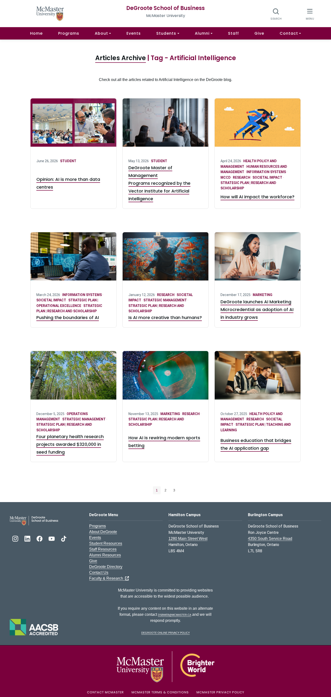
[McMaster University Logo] (165, 666)
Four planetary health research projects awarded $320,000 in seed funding (70, 444)
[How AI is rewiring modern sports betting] (165, 378)
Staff (233, 33)
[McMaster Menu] (309, 13)
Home (36, 33)
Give (259, 33)
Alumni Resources (105, 555)
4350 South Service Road (270, 539)
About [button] (101, 33)
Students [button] (166, 33)
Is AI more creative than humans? (165, 317)
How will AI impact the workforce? (257, 197)
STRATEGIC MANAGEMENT (165, 300)
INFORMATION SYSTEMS (266, 172)
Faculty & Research (107, 578)
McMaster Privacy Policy (220, 692)
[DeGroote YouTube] (52, 538)
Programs (68, 33)
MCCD (226, 177)
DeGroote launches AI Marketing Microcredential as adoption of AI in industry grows (257, 309)
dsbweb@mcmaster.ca (174, 614)
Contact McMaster (105, 692)
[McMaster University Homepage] (50, 13)
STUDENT (68, 161)
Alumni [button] (202, 33)
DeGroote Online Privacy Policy (165, 632)
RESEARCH (242, 177)
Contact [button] (289, 33)
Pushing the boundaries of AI (67, 317)
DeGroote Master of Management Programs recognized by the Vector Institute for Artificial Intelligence (159, 183)
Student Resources (105, 543)
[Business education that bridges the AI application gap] (257, 378)
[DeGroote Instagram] (16, 538)
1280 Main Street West (187, 539)
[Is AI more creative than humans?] (165, 259)
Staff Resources (103, 549)
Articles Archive (120, 58)
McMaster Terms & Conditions (160, 692)
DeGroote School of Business (165, 8)
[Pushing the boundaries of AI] (73, 259)
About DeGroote (103, 532)
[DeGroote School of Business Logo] (34, 520)
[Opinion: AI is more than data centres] (73, 125)
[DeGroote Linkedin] (28, 538)
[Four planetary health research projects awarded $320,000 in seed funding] (73, 378)
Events (133, 33)
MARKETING (262, 295)
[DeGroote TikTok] (63, 538)
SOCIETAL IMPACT (267, 177)
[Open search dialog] (276, 14)
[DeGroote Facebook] (40, 538)
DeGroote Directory (105, 567)
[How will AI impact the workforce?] (257, 125)
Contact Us (98, 572)
